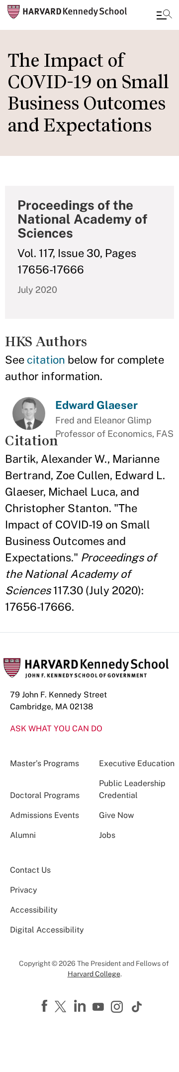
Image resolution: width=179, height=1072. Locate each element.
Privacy (23, 890)
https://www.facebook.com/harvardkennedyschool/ (45, 1006)
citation (46, 359)
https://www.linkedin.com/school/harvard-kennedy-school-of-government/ (81, 1006)
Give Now (116, 815)
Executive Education (137, 763)
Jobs (107, 835)
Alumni (23, 835)
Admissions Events (44, 815)
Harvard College (94, 974)
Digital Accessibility (47, 930)
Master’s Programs (44, 763)
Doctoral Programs (45, 795)
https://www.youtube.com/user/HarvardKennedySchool (99, 1007)
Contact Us (30, 870)
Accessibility (34, 910)
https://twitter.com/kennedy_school (62, 1007)
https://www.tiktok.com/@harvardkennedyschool (137, 1007)
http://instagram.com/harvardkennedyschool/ (118, 1008)
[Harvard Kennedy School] (67, 11)
